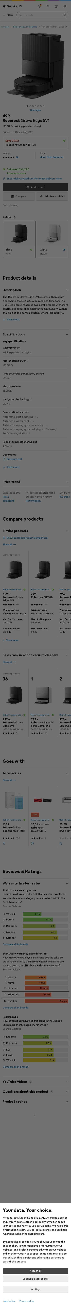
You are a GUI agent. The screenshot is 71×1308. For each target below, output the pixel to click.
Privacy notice (26, 1301)
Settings (35, 1289)
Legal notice (9, 1301)
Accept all (36, 1271)
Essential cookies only (35, 1279)
